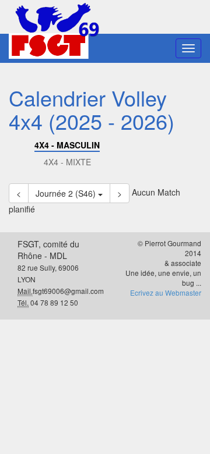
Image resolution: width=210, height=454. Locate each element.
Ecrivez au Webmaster (165, 292)
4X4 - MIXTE (67, 162)
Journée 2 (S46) (67, 193)
